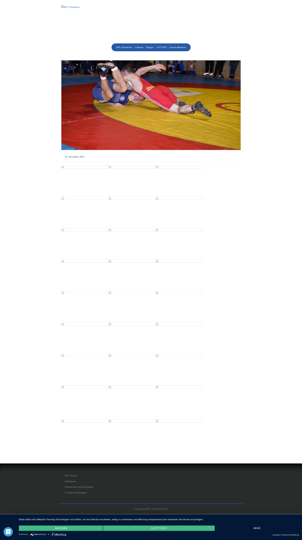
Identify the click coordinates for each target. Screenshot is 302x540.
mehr (257, 528)
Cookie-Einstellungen (76, 492)
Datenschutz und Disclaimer (79, 487)
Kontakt (230, 7)
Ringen (186, 7)
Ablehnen (61, 528)
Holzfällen (207, 7)
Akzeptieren (159, 528)
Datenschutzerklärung (290, 535)
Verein (154, 7)
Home (138, 7)
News (170, 7)
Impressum (70, 481)
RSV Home (71, 475)
